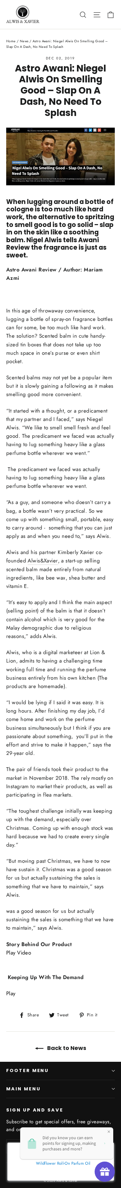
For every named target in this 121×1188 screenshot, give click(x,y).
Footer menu (27, 1070)
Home (11, 41)
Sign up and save (34, 1110)
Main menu (23, 1089)
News (24, 41)
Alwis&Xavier (43, 560)
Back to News (66, 1048)
